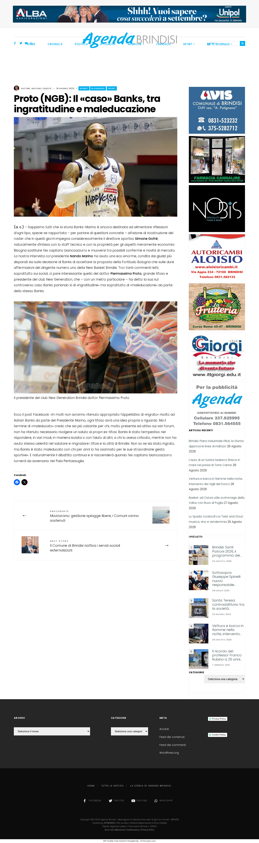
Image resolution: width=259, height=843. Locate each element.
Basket (84, 88)
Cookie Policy (219, 734)
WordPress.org (169, 753)
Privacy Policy (219, 718)
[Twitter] (21, 44)
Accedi (164, 729)
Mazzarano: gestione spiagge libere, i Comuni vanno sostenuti (94, 516)
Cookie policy (132, 829)
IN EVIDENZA (98, 88)
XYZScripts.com (148, 840)
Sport (111, 88)
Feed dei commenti (172, 745)
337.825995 (109, 823)
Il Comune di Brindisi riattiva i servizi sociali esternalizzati (85, 546)
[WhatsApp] (31, 44)
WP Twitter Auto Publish (115, 840)
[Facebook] (15, 44)
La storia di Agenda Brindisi (150, 785)
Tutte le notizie (112, 785)
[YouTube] (26, 44)
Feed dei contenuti (172, 737)
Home (91, 785)
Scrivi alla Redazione (115, 829)
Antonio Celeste (41, 88)
